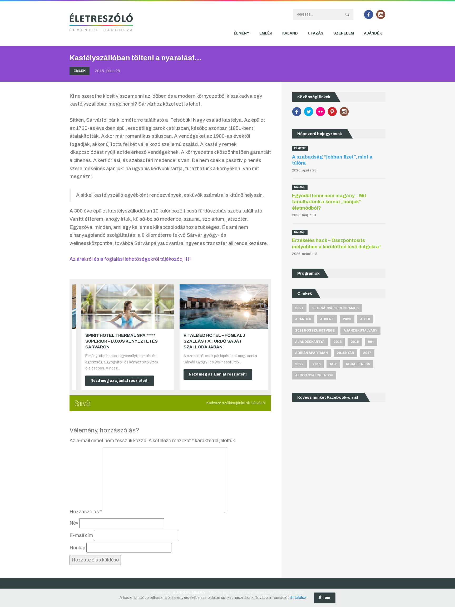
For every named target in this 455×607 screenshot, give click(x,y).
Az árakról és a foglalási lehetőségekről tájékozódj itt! (130, 259)
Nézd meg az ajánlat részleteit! (113, 381)
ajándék (303, 319)
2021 (299, 308)
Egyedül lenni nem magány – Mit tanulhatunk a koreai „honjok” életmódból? (329, 202)
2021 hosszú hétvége (315, 330)
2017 (367, 353)
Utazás (315, 33)
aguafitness (358, 364)
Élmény (241, 33)
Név (74, 523)
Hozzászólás (86, 511)
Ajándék (373, 33)
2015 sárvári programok (335, 308)
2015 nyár (345, 353)
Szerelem (343, 33)
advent (327, 319)
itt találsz (298, 598)
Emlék (265, 33)
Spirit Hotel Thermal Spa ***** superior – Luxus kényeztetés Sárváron (115, 341)
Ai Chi (365, 319)
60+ (371, 342)
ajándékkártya (310, 342)
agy (333, 364)
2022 (299, 364)
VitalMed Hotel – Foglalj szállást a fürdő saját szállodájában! (208, 341)
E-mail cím (81, 535)
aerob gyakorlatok (314, 375)
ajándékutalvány (360, 330)
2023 (347, 319)
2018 (338, 342)
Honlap (77, 547)
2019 (355, 342)
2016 (317, 364)
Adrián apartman (311, 353)
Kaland (290, 33)
